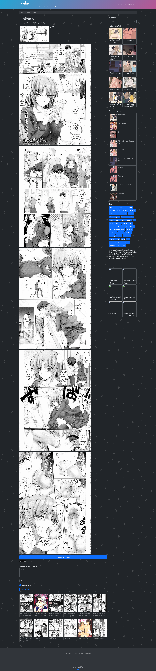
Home (69, 653)
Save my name (26, 585)
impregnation (130, 217)
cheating (125, 210)
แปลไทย (119, 4)
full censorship (122, 214)
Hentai (130, 4)
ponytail (132, 226)
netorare (119, 226)
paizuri (126, 226)
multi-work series (127, 223)
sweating (112, 236)
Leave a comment (50, 23)
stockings (128, 232)
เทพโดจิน (26, 3)
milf (135, 220)
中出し (127, 242)
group (117, 217)
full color (131, 214)
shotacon (129, 229)
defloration (113, 214)
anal (117, 207)
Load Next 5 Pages (63, 557)
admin (40, 23)
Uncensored (127, 236)
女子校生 (112, 245)
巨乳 (118, 245)
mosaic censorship (115, 223)
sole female (113, 232)
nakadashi (112, 226)
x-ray (118, 239)
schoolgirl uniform (119, 229)
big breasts (129, 207)
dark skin (132, 210)
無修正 (123, 245)
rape (111, 229)
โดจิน (128, 239)
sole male (121, 232)
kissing (117, 220)
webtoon (112, 239)
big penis (112, 210)
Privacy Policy (86, 653)
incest (111, 220)
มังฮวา (123, 239)
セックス (120, 242)
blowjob (119, 210)
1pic (134, 4)
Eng (125, 4)
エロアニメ (113, 242)
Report (76, 653)
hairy (122, 217)
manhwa (129, 220)
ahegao (112, 207)
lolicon (123, 220)
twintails (119, 236)
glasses (112, 217)
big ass (122, 207)
